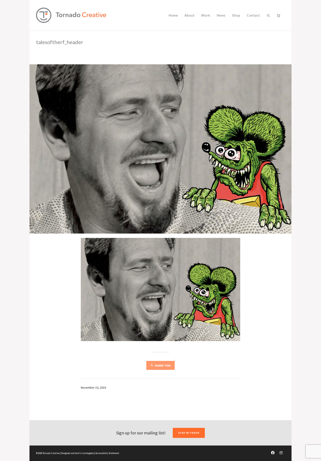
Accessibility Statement (107, 453)
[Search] (268, 15)
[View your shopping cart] (279, 15)
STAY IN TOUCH (188, 432)
